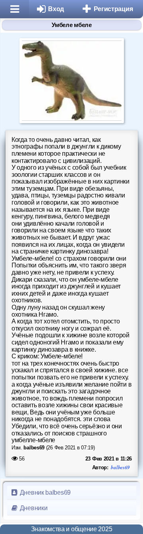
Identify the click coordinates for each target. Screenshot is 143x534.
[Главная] (14, 9)
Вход (56, 9)
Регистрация (113, 9)
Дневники (32, 508)
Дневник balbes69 (44, 492)
